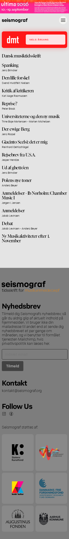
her (46, 343)
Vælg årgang (39, 39)
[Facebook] (11, 414)
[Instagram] (4, 414)
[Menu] (63, 20)
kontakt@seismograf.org (22, 390)
